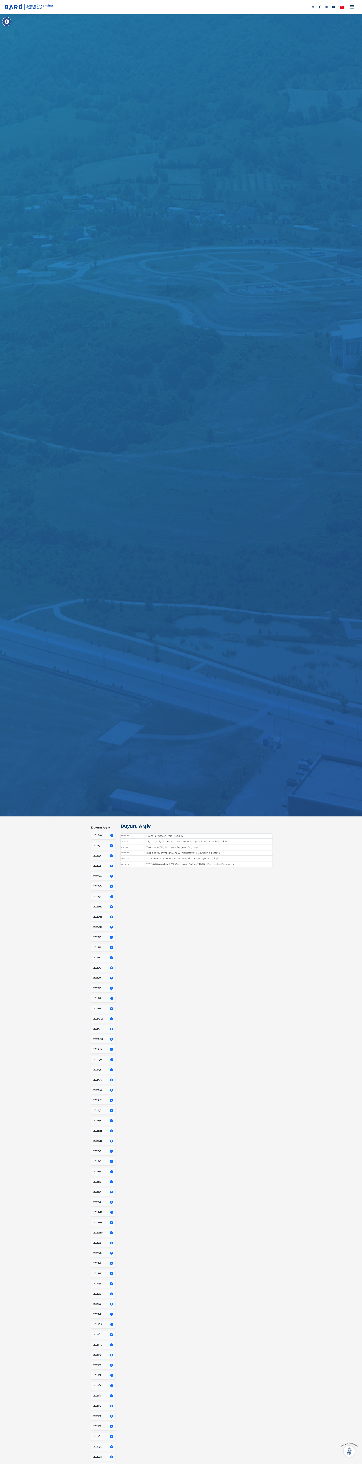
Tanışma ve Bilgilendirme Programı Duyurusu (173, 847)
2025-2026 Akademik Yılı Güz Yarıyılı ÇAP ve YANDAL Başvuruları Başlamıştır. (190, 864)
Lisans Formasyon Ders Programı (164, 836)
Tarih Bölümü (34, 8)
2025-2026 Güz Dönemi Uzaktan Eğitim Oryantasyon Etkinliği (182, 858)
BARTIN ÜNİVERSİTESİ (40, 6)
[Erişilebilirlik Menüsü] (6, 21)
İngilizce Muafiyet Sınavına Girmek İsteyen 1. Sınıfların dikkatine (183, 853)
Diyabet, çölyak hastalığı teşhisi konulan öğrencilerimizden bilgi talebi (187, 841)
